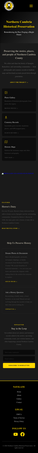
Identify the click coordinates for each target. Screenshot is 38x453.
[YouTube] (16, 434)
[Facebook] (22, 434)
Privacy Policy (19, 421)
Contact (19, 402)
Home (19, 392)
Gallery (19, 399)
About (19, 395)
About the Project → (19, 82)
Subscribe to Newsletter (19, 365)
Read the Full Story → (10, 228)
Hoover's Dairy (9, 206)
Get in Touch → (11, 281)
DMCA (19, 414)
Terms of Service (19, 418)
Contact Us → (10, 309)
